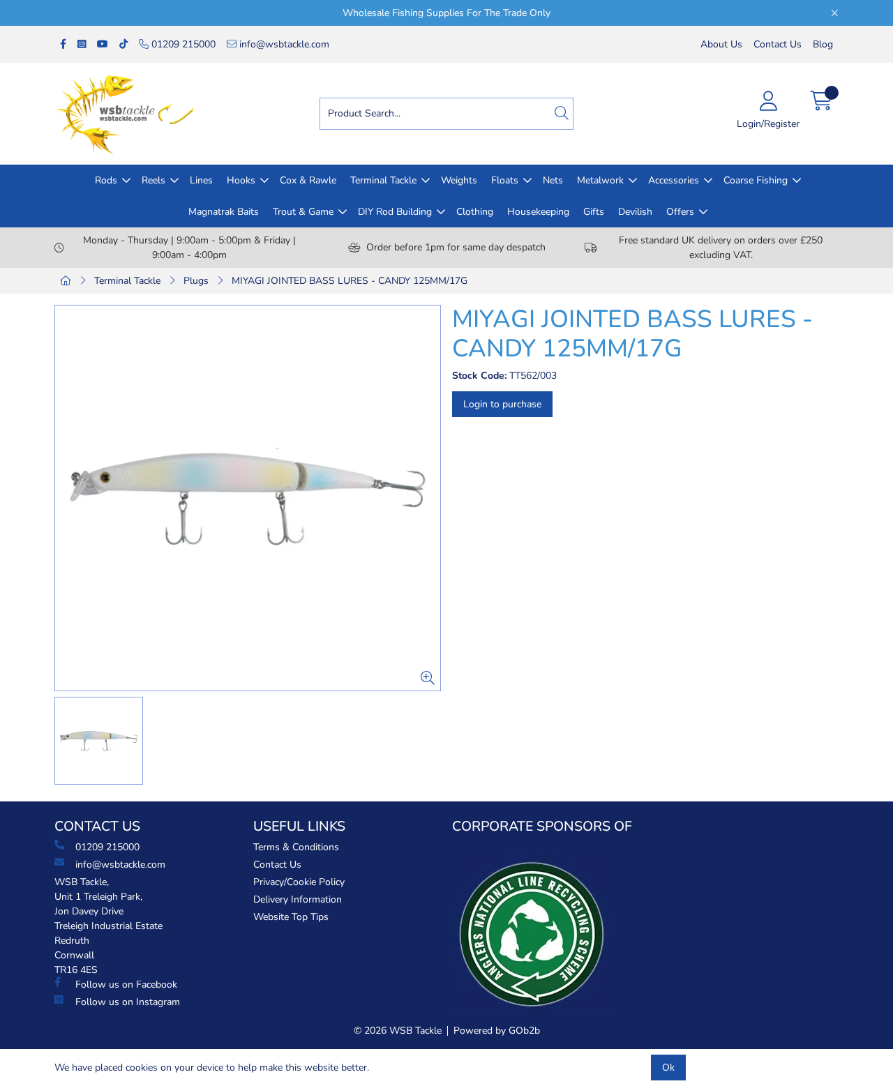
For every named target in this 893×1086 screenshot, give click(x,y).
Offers (680, 211)
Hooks (241, 180)
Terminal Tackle (383, 180)
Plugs (196, 280)
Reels (153, 180)
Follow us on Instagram (127, 1002)
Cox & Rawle (308, 180)
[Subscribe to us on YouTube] (102, 44)
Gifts (593, 211)
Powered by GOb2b (496, 1030)
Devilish (635, 211)
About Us (721, 44)
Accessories (673, 180)
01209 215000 (182, 44)
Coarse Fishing (755, 180)
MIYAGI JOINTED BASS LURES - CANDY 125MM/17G (349, 280)
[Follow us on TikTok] (123, 44)
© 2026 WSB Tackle (398, 1030)
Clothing (474, 211)
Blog (823, 44)
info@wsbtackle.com (283, 44)
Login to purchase (502, 404)
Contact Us (777, 44)
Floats (504, 180)
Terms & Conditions (296, 847)
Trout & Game (303, 211)
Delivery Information (297, 899)
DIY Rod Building (395, 211)
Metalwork (600, 180)
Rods (106, 180)
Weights (459, 180)
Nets (553, 180)
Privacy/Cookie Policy (299, 882)
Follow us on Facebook (126, 984)
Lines (201, 180)
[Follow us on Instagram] (81, 44)
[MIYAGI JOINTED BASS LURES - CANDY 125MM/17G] (247, 498)
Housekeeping (538, 211)
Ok (668, 1067)
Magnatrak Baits (223, 211)
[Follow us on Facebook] (63, 44)
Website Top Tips (291, 916)
